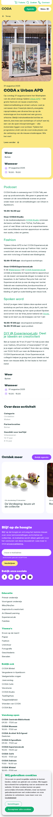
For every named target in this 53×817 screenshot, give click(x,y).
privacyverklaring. (15, 544)
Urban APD (35, 99)
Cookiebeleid (10, 798)
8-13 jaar (8, 441)
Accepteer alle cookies (19, 809)
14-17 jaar (8, 438)
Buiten (7, 427)
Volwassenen (10, 435)
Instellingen (13, 804)
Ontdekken (9, 416)
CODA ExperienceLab (35, 270)
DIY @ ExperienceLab (20, 333)
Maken (7, 419)
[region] (26, 486)
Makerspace (15, 270)
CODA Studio (32, 220)
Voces (46, 313)
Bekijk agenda (41, 457)
